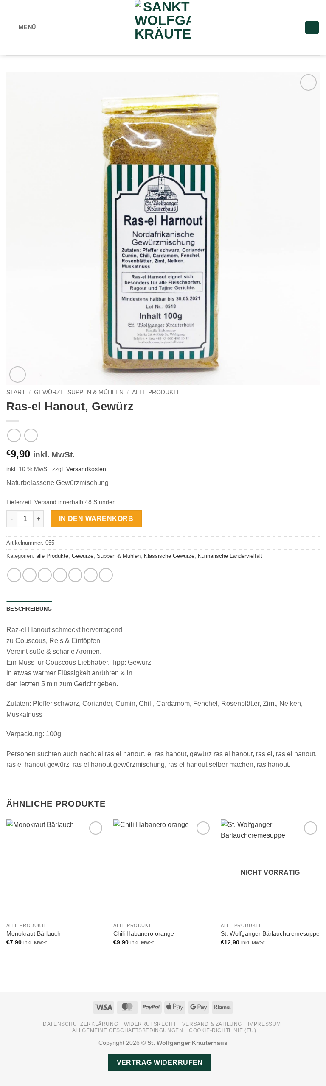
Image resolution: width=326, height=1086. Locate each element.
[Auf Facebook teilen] (29, 575)
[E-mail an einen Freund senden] (60, 575)
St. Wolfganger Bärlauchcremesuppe (270, 933)
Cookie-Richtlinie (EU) (222, 1030)
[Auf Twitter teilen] (45, 575)
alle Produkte (156, 392)
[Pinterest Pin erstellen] (75, 575)
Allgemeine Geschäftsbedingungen (127, 1030)
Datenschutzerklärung (80, 1024)
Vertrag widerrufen (160, 1062)
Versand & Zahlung (212, 1024)
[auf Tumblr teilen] (106, 575)
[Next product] (13, 435)
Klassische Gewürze (169, 556)
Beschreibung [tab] (29, 609)
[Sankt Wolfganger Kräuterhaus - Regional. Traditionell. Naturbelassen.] (163, 27)
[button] (21, 27)
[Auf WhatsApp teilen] (14, 575)
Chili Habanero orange (143, 933)
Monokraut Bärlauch (33, 933)
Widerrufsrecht (150, 1024)
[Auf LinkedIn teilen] (91, 575)
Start (15, 392)
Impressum (264, 1024)
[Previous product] (30, 435)
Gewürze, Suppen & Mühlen (79, 392)
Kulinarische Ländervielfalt (230, 556)
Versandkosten (86, 468)
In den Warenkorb (96, 518)
